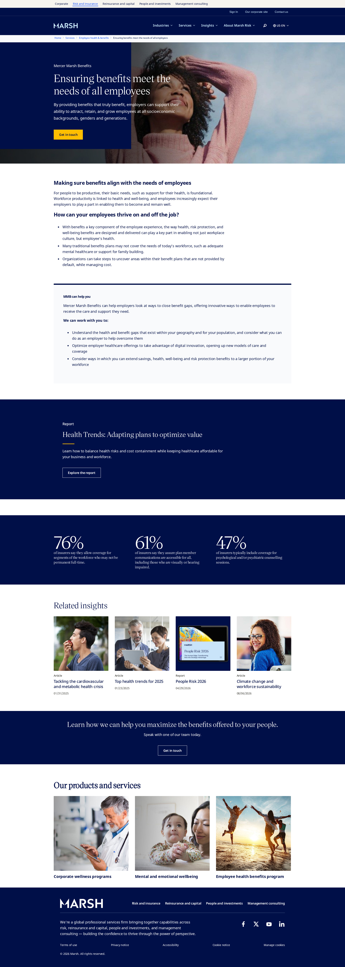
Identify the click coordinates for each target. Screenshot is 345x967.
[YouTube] (269, 924)
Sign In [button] (233, 11)
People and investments (155, 4)
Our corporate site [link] (256, 11)
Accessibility (171, 945)
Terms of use (68, 945)
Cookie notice (221, 945)
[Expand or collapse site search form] (265, 26)
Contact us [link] (281, 11)
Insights (207, 25)
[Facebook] (243, 924)
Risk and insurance (85, 4)
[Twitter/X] (256, 924)
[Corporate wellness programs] (91, 833)
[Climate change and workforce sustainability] (264, 643)
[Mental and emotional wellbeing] (172, 833)
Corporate (61, 4)
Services (185, 25)
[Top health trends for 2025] (142, 643)
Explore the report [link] (81, 473)
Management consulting (191, 4)
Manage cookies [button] (274, 945)
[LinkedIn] (282, 924)
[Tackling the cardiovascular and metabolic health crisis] (81, 643)
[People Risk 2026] (203, 643)
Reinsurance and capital (119, 4)
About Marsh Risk (237, 25)
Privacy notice (120, 945)
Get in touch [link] (68, 134)
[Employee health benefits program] (253, 833)
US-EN (281, 25)
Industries (161, 25)
